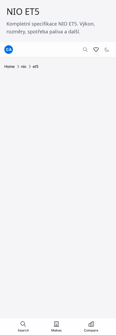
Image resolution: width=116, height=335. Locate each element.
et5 (36, 66)
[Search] (85, 49)
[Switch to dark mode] (107, 49)
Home (9, 66)
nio (23, 66)
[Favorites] (96, 49)
